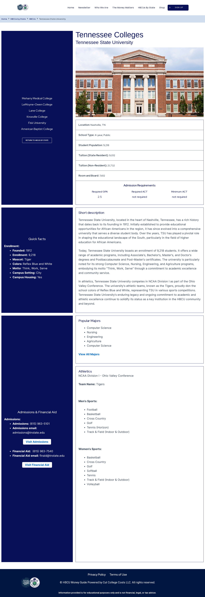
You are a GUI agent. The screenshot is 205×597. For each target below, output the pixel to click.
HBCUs (32, 19)
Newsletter (84, 7)
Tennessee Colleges (109, 34)
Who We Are (101, 7)
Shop (162, 7)
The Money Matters (123, 7)
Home (70, 7)
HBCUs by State (146, 7)
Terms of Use (118, 574)
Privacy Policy (97, 574)
